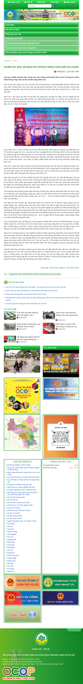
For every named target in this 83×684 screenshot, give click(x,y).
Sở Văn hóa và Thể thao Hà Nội (18, 510)
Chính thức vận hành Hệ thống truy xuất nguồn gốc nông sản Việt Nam (31, 290)
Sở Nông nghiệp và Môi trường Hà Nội (21, 490)
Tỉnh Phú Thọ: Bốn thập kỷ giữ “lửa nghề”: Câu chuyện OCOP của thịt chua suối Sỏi (36, 287)
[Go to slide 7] (26, 373)
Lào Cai (10, 526)
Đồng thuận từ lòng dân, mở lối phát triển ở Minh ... (28, 325)
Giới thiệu (10, 25)
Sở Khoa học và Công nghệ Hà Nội (20, 505)
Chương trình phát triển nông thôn (21, 48)
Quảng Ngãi (11, 558)
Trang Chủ (14, 2)
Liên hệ (29, 2)
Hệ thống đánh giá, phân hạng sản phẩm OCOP (26, 52)
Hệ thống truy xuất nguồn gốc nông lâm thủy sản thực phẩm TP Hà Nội (22, 493)
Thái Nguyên (12, 534)
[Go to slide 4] (19, 373)
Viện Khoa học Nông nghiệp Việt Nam (21, 487)
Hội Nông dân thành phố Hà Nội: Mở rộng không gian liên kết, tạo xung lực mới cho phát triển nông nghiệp (42, 298)
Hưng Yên (10, 545)
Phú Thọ (10, 537)
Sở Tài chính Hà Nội (14, 518)
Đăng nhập (70, 2)
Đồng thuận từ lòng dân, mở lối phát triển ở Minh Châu (26, 294)
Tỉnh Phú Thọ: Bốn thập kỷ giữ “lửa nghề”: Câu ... (27, 313)
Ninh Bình (11, 547)
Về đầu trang (75, 630)
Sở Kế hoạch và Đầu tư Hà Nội (18, 502)
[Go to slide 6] (24, 373)
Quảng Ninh (11, 540)
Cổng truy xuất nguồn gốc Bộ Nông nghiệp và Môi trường (23, 469)
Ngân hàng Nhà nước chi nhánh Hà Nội (21, 521)
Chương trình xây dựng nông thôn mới (22, 43)
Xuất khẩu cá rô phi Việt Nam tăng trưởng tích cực (66, 325)
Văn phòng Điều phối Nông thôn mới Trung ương (23, 473)
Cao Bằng (10, 524)
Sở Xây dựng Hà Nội (14, 516)
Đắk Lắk (10, 563)
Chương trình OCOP (14, 38)
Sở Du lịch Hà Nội (13, 508)
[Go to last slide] (72, 370)
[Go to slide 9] (31, 373)
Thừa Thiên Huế (13, 555)
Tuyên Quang (12, 532)
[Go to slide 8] (29, 373)
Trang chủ (7, 61)
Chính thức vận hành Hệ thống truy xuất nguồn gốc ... (67, 314)
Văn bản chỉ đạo (12, 29)
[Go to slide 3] (17, 373)
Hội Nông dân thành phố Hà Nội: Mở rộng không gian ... (28, 338)
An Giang (10, 569)
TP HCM (10, 566)
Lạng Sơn (10, 529)
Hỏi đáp (55, 2)
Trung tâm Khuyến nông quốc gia (19, 484)
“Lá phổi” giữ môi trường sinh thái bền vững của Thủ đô (26, 303)
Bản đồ (42, 2)
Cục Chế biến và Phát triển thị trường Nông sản (23, 481)
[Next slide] (75, 370)
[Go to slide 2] (15, 373)
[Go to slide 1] (12, 373)
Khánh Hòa (11, 561)
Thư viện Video (50, 348)
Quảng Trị (11, 553)
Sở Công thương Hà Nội (16, 497)
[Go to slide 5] (22, 373)
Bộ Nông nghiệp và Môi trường (19, 465)
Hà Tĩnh (10, 550)
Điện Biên (10, 542)
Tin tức (15, 61)
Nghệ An (10, 571)
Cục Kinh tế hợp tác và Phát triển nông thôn (23, 477)
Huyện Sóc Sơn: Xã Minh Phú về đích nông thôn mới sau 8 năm (34, 274)
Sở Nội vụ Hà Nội (13, 513)
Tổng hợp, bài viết (13, 34)
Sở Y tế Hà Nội (12, 500)
